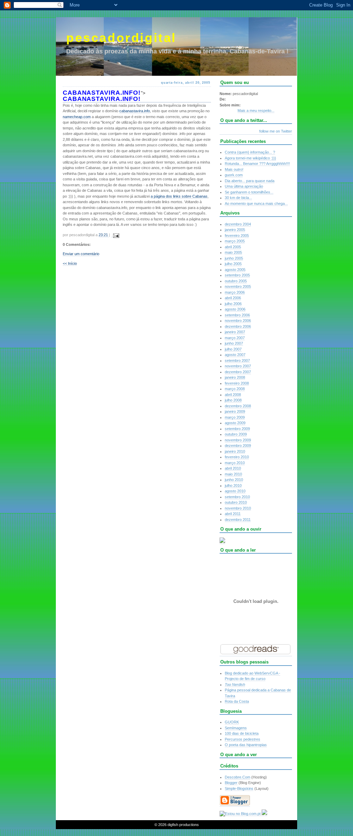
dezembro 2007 (238, 372)
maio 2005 (233, 252)
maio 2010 (233, 474)
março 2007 (235, 338)
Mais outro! (234, 169)
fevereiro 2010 (237, 457)
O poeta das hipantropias (246, 745)
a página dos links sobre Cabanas (179, 196)
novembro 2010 (238, 508)
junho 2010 (234, 480)
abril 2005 (233, 247)
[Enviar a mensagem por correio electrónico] (115, 235)
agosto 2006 (235, 309)
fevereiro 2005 (237, 235)
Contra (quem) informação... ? (250, 152)
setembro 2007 (237, 360)
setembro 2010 (237, 497)
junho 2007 (234, 343)
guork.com (234, 175)
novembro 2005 (238, 286)
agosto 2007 (235, 355)
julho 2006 (233, 304)
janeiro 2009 (235, 411)
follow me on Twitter (275, 131)
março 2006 (235, 292)
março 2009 (235, 417)
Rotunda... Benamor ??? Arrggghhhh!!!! (257, 163)
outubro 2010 (236, 502)
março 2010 (235, 463)
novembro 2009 (238, 440)
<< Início (70, 263)
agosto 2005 (235, 270)
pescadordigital (121, 38)
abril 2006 (233, 298)
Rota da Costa (237, 701)
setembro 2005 (237, 275)
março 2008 (235, 389)
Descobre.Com (237, 777)
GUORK (232, 722)
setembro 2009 (237, 429)
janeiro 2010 (235, 451)
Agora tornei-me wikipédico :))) (250, 158)
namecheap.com (77, 117)
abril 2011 (233, 514)
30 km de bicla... (238, 198)
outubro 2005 (236, 281)
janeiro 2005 (235, 230)
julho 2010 (233, 485)
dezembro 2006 (238, 326)
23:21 (104, 235)
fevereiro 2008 (237, 383)
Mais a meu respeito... (256, 110)
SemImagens (236, 728)
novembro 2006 (238, 320)
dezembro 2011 (238, 520)
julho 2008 (233, 400)
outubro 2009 (236, 434)
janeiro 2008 (235, 377)
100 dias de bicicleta (242, 733)
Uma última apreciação (244, 186)
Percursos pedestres (242, 739)
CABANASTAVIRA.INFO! (102, 92)
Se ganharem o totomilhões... (249, 192)
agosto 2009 (235, 423)
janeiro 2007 (235, 332)
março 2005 (235, 241)
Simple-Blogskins (239, 788)
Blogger (231, 783)
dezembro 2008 (238, 406)
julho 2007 (233, 349)
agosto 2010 (235, 491)
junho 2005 (234, 258)
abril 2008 (233, 395)
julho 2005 (233, 264)
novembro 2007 (238, 366)
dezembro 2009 (238, 445)
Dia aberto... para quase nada (249, 181)
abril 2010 (233, 468)
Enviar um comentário (81, 254)
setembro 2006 (237, 315)
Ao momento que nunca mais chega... (256, 203)
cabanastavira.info (134, 111)
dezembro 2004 (238, 224)
